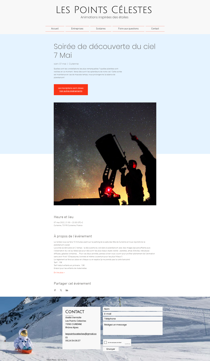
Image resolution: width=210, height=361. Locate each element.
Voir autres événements (70, 91)
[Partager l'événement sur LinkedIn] (67, 290)
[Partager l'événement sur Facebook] (55, 290)
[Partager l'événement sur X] (61, 290)
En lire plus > (59, 272)
